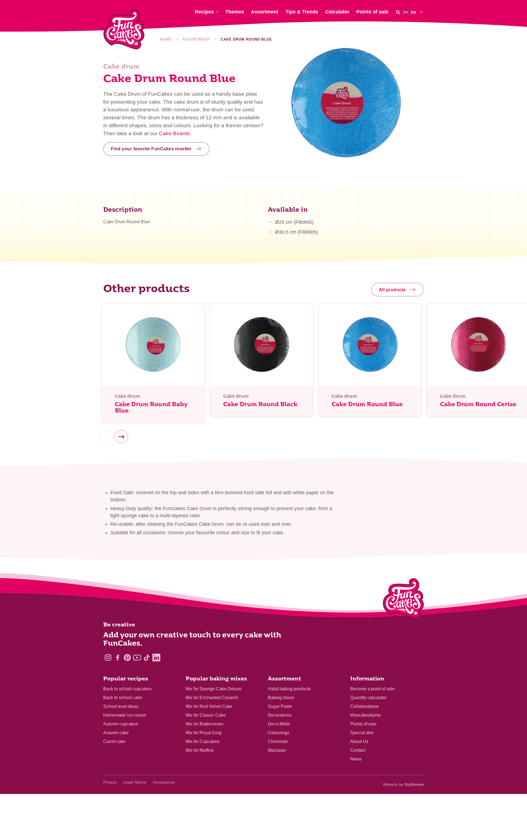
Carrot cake (114, 741)
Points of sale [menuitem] (372, 12)
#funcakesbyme (365, 715)
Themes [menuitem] (234, 12)
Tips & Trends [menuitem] (301, 12)
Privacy (110, 782)
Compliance (164, 782)
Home (166, 39)
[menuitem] (413, 12)
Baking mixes (281, 697)
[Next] (121, 436)
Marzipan (277, 750)
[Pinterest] (127, 657)
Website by (403, 784)
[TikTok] (147, 657)
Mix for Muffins (200, 750)
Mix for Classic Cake (206, 715)
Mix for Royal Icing (204, 732)
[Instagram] (108, 657)
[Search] (398, 12)
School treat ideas (120, 706)
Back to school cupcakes (127, 688)
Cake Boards (174, 133)
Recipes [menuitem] (204, 12)
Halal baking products (289, 688)
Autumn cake (116, 732)
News (355, 759)
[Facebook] (117, 657)
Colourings (278, 732)
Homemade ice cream (124, 715)
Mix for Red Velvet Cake (209, 706)
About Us (359, 741)
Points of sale (363, 724)
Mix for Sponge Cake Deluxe (214, 688)
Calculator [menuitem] (337, 12)
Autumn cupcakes (120, 724)
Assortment (196, 39)
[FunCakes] (124, 29)
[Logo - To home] (403, 599)
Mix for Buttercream (204, 724)
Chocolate (278, 741)
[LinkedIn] (156, 657)
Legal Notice (135, 782)
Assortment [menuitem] (264, 12)
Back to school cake (122, 697)
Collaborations (364, 706)
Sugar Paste (280, 706)
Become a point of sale (372, 688)
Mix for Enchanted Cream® (212, 697)
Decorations (279, 715)
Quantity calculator (368, 697)
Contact (357, 750)
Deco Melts (279, 724)
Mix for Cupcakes (202, 741)
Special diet (361, 732)
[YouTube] (137, 657)
